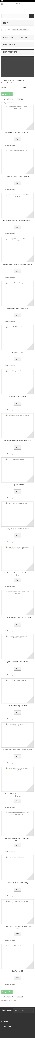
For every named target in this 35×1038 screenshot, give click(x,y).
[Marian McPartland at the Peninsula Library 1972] (17, 779)
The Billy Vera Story (17, 352)
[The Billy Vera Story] (17, 337)
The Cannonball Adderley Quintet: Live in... (17, 574)
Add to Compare (10, 145)
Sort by (3, 87)
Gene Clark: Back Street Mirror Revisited (17, 750)
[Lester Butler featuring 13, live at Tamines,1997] (17, 117)
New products (10, 52)
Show (24, 87)
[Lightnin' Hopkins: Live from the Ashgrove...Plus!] (17, 646)
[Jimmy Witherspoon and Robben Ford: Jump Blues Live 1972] (17, 823)
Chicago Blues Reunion (17, 397)
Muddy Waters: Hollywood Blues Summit (17, 264)
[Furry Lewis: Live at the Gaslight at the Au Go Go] (17, 205)
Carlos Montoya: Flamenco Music (17, 176)
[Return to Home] (3, 30)
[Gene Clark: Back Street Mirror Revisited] (17, 735)
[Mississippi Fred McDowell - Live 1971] (17, 426)
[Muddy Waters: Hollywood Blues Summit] (17, 249)
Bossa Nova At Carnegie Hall (17, 308)
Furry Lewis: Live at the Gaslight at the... (17, 220)
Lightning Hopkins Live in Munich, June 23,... (17, 618)
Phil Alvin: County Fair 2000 (17, 706)
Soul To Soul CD (17, 971)
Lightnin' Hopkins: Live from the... (17, 662)
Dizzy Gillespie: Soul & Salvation (17, 529)
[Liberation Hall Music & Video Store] (17, 6)
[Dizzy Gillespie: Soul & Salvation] (17, 514)
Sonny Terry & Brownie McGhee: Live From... (17, 928)
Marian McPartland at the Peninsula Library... (17, 795)
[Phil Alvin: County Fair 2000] (17, 691)
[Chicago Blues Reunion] (17, 381)
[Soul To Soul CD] (17, 956)
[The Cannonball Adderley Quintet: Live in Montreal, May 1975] (17, 558)
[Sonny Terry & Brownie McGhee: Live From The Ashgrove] (17, 912)
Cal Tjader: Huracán (18, 485)
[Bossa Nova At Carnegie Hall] (17, 293)
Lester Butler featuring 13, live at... (17, 132)
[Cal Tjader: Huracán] (17, 470)
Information (9, 45)
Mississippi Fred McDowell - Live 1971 (17, 441)
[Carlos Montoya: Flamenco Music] (17, 161)
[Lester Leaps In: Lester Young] (17, 867)
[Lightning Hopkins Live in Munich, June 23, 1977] (17, 602)
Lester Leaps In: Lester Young (17, 883)
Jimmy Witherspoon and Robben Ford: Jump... (17, 839)
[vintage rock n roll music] (17, 1)
